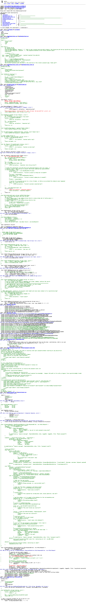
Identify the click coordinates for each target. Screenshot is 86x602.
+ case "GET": (6, 450)
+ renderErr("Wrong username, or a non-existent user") (23, 483)
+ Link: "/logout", (12, 431)
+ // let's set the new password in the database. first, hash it (23, 522)
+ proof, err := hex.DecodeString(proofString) (19, 505)
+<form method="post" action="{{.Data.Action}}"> (13, 353)
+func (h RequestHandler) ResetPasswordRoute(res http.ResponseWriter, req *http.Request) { (24, 424)
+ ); (2, 235)
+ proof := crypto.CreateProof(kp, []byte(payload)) (16, 59)
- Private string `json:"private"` (11, 101)
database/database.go (7, 19)
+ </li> (4, 374)
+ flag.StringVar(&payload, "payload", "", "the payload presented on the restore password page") (28, 50)
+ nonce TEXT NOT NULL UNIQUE (9, 234)
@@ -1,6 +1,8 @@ (5, 577)
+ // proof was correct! (13, 516)
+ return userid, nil (8, 251)
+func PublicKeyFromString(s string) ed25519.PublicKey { (15, 195)
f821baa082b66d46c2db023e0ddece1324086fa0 (15, 6)
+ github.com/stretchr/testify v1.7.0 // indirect (15, 308)
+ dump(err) (9, 558)
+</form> (3, 359)
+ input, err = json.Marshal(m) (12, 182)
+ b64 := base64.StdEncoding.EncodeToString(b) (14, 594)
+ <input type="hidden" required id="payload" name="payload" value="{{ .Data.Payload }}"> (25, 381)
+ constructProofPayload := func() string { (18, 469)
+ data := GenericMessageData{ (12, 428)
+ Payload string (8, 407)
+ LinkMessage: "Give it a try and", (18, 534)
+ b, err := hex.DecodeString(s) (10, 591)
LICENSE (22, 3)
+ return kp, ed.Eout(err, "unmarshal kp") (15, 123)
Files (8, 3)
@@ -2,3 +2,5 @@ (5, 30)
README (17, 3)
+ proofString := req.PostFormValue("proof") (18, 477)
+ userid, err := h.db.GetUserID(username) (17, 481)
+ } (3, 58)
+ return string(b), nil (8, 141)
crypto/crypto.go (12, 84)
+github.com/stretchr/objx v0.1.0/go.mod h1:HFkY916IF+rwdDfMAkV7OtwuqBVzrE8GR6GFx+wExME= (24, 327)
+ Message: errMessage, (16, 442)
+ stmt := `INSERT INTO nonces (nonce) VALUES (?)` (15, 293)
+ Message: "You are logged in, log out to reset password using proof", (26, 430)
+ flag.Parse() (6, 51)
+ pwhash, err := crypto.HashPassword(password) (19, 523)
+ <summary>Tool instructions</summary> (12, 370)
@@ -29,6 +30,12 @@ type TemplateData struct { (13, 400)
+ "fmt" (4, 42)
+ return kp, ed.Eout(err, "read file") (14, 119)
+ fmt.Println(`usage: (10, 54)
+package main (4, 38)
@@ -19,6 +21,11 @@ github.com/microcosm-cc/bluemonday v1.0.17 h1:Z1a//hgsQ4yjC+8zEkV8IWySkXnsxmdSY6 (27, 322)
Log (5, 3)
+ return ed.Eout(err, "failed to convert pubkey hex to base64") (23, 177)
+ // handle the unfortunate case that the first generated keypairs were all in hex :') (25, 167)
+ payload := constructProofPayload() (16, 472)
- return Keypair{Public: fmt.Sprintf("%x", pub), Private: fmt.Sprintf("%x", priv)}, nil (26, 111)
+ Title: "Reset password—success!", (20, 531)
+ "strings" (5, 95)
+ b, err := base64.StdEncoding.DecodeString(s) (14, 204)
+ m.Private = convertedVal (11, 174)
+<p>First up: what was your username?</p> (12, 351)
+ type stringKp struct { (9, 158)
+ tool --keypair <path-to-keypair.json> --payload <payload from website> (20, 55)
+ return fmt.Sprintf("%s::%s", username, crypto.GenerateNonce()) (26, 470)
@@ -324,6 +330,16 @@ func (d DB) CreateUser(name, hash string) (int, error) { (21, 240)
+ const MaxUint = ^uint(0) (9, 218)
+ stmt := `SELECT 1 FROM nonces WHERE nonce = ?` (15, 261)
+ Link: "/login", (15, 533)
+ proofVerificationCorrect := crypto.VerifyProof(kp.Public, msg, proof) (21, 81)
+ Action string (8, 405)
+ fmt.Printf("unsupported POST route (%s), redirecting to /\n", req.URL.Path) (27, 539)
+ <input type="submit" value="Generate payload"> (15, 357)
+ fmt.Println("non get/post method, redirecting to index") (20, 542)
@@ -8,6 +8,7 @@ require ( (7, 305)
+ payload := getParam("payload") (15, 461)
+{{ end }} (3, 360)
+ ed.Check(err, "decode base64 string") (13, 205)
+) (1, 44)
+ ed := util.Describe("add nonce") (11, 292)
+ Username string (8, 406)
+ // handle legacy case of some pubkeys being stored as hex (18, 200)
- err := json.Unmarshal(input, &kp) (12, 156)
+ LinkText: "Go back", (15, 444)
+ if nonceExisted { (12, 492)
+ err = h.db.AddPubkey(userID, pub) (14, 561)
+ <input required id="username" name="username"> (14, 355)
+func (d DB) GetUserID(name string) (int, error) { (14, 244)
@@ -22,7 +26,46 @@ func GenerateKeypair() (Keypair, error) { (17, 107)
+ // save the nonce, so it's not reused (17, 517)
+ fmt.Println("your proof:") (10, 60)
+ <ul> (3, 371)
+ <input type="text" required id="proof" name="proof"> (16, 383)
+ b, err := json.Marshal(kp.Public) (12, 137)
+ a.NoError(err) (6, 77)
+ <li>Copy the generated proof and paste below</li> (16, 375)
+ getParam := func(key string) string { (17, 453)
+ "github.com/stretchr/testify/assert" (12, 70)
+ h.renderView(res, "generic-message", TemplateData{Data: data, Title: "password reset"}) (26, 446)
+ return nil (5, 298)
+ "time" (4, 96)
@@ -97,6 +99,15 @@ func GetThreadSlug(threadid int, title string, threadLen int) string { (24, 586)
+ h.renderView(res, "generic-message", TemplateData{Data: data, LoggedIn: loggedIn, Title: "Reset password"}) (34, 433)
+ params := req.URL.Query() (14, 452)
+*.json (2, 35)
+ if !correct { (10, 512)
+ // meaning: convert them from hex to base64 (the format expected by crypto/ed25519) (25, 168)
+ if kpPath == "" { (7, 53)
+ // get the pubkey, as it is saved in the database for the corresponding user (27, 497)
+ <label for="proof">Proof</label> (10, 382)
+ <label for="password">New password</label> (13, 384)
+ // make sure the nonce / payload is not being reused (21, 486)
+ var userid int (6, 246)
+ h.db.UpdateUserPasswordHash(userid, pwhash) (19, 528)
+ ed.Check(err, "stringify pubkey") (14, 560)
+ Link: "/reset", (15, 443)
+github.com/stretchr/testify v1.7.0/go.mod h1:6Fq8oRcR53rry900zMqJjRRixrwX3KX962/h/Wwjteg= (25, 329)
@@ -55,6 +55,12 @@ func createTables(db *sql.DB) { (14, 228)
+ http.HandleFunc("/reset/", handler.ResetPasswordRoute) (17, 573)
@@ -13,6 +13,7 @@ (5, 340)
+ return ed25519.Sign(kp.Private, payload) (13, 129)
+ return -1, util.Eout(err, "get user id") (16, 249)
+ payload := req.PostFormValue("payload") (17, 478)
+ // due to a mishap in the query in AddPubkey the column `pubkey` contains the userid (25, 281)
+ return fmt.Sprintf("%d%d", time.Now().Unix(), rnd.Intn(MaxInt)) (20, 221)
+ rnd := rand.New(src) (8, 220)
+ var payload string (8, 48)
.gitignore (5, 14)
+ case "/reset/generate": (11, 468)
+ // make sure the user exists (14, 480)
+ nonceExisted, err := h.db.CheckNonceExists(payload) (21, 487)
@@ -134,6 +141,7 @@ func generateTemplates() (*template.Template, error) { (20, 413)
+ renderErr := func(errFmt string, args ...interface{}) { (17, 437)
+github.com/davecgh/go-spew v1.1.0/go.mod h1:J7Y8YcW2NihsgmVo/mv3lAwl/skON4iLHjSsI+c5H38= (24, 318)
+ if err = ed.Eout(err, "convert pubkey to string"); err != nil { (22, 557)
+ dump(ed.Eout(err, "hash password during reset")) (22, 525)
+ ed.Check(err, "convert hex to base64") (15, 202)
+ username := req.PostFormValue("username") (16, 467)
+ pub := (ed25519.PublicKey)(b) (10, 206)
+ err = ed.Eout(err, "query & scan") (12, 287)
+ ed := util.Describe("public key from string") (15, 196)
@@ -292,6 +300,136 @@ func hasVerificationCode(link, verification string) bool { (22, 420)
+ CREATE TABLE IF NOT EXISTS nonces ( (11, 232)
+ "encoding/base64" (7, 89)
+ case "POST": (6, 466)
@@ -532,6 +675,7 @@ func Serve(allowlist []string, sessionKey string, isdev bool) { (23, 569)
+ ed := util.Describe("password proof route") (14, 425)
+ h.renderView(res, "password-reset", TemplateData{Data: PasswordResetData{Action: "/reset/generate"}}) (34, 464)
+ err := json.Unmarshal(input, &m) (11, 163)
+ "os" (4, 43)
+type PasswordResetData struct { (9, 404)
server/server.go (6, 24)
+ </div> (3, 358)
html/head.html (6, 22)
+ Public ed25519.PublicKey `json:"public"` (14, 102)
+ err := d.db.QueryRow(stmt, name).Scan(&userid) (15, 247)
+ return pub (5, 207)
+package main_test (5, 66)
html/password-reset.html (8, 23)
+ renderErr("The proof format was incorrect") (21, 507)
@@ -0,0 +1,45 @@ (5, 348)
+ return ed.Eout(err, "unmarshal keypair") (16, 190)
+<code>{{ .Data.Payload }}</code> (9, 366)
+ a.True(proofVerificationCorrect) (11, 82)
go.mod (4, 20)
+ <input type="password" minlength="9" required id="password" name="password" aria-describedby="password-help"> (31, 385)
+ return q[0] (14, 455)
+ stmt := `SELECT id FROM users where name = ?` (15, 245)
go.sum (4, 21)
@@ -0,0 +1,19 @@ (5, 65)
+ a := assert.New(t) (8, 75)
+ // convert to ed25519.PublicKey (15, 503)
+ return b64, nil (7, 595)
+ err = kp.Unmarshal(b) (8, 121)
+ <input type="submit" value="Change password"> (15, 387)
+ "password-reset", (9, 416)
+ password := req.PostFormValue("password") (18, 476)
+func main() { (4, 46)
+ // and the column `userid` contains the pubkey (15, 282)
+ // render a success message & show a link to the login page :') (24, 529)
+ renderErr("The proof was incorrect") (19, 513)
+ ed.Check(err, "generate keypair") (14, 554)
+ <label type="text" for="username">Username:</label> (16, 354)
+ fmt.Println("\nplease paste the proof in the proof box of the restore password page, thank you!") (29, 62)
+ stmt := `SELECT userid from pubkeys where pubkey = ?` (17, 285)
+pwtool (2, 34)
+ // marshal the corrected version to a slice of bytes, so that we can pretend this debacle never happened (33, 181)
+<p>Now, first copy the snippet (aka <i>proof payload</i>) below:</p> (19, 364)
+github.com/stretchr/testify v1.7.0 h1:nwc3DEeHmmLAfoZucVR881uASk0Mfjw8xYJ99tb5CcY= (23, 328)
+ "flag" (4, 41)
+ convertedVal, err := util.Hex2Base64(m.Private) (17, 170)
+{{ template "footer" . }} (8, 391)
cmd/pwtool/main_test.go (8, 16)
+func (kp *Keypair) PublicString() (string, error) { (14, 136)
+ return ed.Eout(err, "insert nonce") (14, 296)
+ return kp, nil (6, 125)
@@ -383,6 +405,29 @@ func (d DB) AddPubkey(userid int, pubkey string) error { (21, 275)
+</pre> (2, 367)
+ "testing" (5, 71)
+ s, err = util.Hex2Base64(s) (12, 201)
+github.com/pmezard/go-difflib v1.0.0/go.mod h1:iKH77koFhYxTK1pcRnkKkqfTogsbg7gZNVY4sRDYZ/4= (25, 326)
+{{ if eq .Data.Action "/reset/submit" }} (12, 362)
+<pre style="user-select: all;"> (9, 365)
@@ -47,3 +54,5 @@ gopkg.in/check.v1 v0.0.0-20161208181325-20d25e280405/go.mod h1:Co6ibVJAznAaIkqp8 (27, 333)
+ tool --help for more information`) (10, 56)
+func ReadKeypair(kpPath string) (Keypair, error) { (14, 114)
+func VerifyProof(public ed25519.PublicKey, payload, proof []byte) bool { (20, 131)
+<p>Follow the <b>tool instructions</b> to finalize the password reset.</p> (21, 368)
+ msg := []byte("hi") (8, 78)
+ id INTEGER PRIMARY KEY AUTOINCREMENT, (12, 233)
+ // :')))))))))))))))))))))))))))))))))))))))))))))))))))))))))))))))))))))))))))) (24, 283)
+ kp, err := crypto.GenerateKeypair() (12, 76)
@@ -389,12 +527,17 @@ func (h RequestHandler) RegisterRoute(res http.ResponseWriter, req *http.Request (28, 550)
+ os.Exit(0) (8, 57)
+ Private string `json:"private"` (13, 160)
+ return (4, 288)
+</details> (3, 378)
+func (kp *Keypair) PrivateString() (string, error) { (15, 144)
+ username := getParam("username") (16, 460)
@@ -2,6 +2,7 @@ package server (9, 393)
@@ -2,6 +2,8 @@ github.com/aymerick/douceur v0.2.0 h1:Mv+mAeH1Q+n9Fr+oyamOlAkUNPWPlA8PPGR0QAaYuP (26, 313)
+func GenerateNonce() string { (9, 217)
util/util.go (5, 25)
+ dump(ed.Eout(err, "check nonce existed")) (20, 489)
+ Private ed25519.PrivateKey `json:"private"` (14, 103)
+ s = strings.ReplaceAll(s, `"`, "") (12, 199)
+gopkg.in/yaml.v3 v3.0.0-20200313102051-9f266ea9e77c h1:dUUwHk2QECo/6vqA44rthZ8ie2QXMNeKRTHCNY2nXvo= (27, 337)
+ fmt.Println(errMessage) (11, 439)
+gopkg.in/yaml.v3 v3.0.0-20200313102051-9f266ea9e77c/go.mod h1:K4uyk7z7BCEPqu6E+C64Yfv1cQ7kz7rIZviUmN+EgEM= (29, 338)
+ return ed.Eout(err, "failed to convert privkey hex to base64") (24, 172)
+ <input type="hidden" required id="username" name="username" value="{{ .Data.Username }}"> (26, 380)
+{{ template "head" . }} (7, 349)
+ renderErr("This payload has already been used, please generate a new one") (29, 493)
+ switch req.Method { (8, 449)
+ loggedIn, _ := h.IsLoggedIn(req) (11, 426)
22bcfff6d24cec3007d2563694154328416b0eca (15, 7)
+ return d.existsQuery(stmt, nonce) (12, 262)
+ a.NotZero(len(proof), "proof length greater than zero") (17, 80)
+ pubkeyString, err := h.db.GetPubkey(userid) (19, 498)
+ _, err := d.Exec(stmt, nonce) (10, 294)
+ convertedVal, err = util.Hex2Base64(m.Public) (17, 175)
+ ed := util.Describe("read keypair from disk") (15, 116)
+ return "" (12, 458)
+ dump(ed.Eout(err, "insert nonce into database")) (22, 520)
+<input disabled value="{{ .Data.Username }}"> (13, 363)
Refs (13, 3)
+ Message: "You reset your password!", (20, 532)
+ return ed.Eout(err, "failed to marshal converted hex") (21, 183)
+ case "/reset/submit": (10, 451)
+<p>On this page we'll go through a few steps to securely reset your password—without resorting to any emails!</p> (31, 350)
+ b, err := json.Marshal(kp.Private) (12, 145)
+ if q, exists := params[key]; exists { (19, 454)
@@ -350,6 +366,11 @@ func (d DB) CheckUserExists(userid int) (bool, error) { (21, 256)
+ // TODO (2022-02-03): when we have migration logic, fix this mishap (21, 284)
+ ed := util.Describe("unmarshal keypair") (13, 157)
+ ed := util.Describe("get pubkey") (12, 280)
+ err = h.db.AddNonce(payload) (14, 518)
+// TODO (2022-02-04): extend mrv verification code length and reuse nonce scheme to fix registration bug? (29, 290)
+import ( (3, 40)
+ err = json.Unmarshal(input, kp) (11, 187)
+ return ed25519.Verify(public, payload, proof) (15, 132)
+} (1, 63)
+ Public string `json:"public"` (13, 159)
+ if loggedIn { (6, 427)
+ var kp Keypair (6, 115)
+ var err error (6, 197)
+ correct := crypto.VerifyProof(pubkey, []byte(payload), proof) (23, 511)
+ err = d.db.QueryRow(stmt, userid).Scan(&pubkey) (15, 286)
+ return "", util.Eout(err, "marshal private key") (18, 147)
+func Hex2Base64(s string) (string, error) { (12, 590)
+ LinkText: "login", (15, 535)
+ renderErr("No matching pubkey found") (19, 500)
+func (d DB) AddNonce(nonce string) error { (12, 291)
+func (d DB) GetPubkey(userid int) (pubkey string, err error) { (17, 279)
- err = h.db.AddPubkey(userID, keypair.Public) (17, 556)
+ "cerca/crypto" (6, 69)
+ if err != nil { (7, 118)
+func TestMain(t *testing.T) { (9, 74)
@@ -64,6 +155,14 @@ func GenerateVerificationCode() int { (16, 213)
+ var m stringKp (6, 162)
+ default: (7, 463)
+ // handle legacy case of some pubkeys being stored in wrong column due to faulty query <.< (27, 198)
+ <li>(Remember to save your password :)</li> (14, 376)
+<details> (3, 369)
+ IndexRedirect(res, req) (11, 543)
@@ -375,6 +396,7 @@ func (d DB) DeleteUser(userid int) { (16, 268)
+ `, (2, 236)
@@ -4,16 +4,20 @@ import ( (8, 85)
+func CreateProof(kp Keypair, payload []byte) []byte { (15, 128)
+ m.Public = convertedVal (11, 179)
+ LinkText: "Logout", (12, 432)
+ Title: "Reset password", (14, 429)
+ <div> (3, 356)
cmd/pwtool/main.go (7, 15)
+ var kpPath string (7, 47)
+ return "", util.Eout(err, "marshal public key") (17, 139)
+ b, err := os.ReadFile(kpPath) (10, 117)
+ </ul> (3, 377)
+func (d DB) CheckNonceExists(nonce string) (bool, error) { (16, 260)
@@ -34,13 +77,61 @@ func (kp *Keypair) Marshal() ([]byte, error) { (18, 152)
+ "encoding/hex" (6, 582)
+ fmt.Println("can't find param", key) (19, 457)
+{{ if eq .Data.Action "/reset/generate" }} (12, 352)
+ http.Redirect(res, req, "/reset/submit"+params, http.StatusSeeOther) (25, 474)
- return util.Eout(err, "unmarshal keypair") (16, 189)
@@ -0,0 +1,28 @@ (5, 37)
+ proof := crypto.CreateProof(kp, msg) (12, 79)
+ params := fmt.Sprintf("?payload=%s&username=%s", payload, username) (25, 473)
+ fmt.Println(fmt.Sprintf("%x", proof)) (13, 61)
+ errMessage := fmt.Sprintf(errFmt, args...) (16, 438)
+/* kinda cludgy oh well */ (8, 135)
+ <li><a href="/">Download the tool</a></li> (14, 372)
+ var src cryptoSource (8, 219)
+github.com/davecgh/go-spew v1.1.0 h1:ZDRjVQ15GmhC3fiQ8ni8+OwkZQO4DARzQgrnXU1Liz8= (23, 317)
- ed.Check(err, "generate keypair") (14, 565)
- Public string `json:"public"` (11, 100)
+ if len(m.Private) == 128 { (10, 169)
